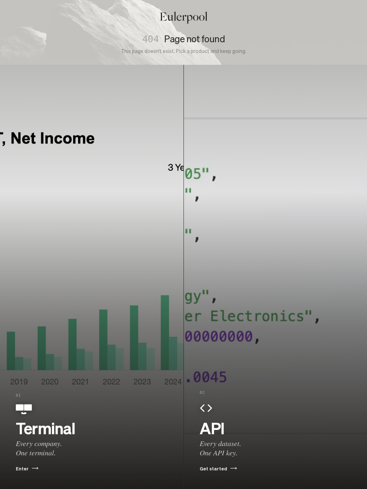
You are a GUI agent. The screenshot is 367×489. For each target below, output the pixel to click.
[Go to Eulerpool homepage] (183, 17)
